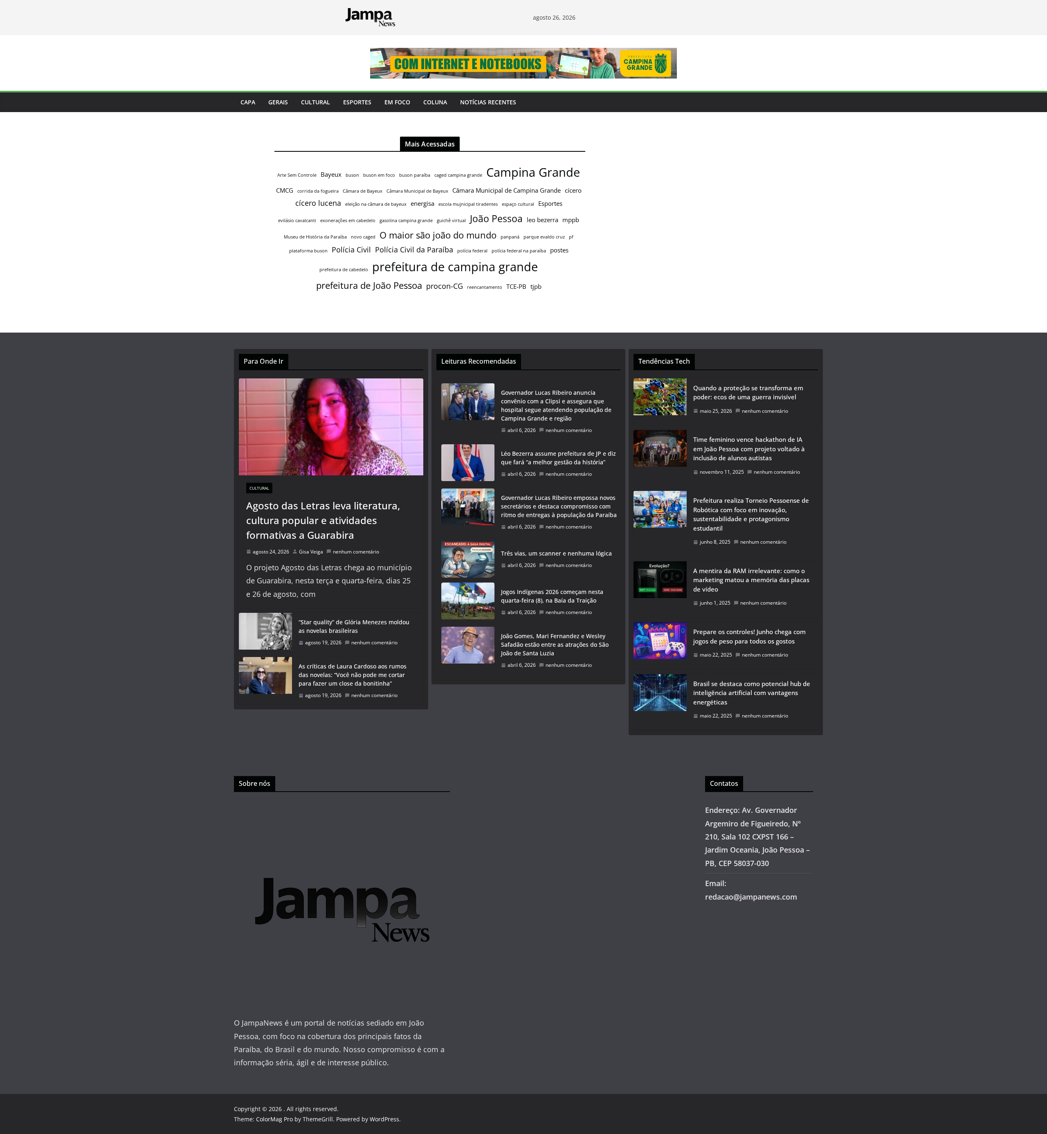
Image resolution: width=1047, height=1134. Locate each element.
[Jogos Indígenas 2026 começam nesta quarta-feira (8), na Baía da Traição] (467, 602)
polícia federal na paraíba (519, 251)
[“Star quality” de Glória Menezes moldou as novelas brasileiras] (265, 632)
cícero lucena (318, 203)
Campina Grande (533, 172)
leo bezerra (542, 220)
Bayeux (331, 174)
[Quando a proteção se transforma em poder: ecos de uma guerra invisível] (660, 401)
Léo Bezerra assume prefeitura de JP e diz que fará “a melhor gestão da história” (558, 458)
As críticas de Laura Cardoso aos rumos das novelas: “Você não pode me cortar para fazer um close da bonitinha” (353, 674)
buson (352, 175)
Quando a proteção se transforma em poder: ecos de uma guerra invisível (748, 392)
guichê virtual (451, 220)
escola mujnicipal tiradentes (468, 204)
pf (571, 237)
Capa (247, 102)
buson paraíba (414, 175)
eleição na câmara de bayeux (376, 204)
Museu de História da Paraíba (315, 237)
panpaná (510, 237)
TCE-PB (516, 286)
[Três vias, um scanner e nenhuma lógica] (467, 559)
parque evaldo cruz (544, 237)
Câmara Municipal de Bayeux (417, 191)
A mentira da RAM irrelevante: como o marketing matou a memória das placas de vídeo (751, 580)
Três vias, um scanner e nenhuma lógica (556, 553)
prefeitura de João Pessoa (369, 285)
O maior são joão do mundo (438, 235)
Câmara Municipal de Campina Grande (506, 190)
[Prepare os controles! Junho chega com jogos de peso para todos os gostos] (660, 645)
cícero (573, 190)
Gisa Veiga (311, 551)
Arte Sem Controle (297, 175)
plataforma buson (308, 251)
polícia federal (472, 251)
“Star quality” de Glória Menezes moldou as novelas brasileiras (354, 626)
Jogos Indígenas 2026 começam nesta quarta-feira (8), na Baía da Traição (552, 596)
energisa (422, 203)
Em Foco (397, 102)
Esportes (357, 102)
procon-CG (444, 286)
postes (559, 250)
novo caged (363, 237)
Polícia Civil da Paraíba (414, 249)
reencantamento (484, 287)
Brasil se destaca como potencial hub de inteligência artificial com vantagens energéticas (751, 693)
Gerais (278, 102)
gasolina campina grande (406, 220)
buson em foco (379, 175)
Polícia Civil (351, 249)
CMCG (284, 190)
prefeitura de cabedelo (343, 269)
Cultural (315, 102)
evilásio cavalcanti (297, 220)
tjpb (535, 286)
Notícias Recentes (488, 102)
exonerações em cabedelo (347, 220)
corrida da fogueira (318, 191)
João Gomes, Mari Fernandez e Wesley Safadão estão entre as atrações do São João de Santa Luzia (555, 644)
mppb (570, 220)
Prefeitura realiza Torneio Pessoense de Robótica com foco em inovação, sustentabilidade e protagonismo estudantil (751, 514)
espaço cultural (518, 204)
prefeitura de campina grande (455, 266)
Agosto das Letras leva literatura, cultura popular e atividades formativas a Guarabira (323, 520)
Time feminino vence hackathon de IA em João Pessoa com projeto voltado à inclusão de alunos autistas (749, 448)
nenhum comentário (356, 551)
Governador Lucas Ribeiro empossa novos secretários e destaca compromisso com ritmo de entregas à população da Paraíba (559, 506)
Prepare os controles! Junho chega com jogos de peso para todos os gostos (749, 636)
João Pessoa (496, 218)
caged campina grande (458, 175)
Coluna (435, 102)
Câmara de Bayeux (362, 191)
